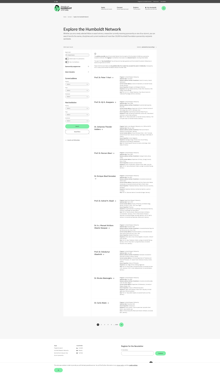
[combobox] (77, 84)
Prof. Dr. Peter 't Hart (103, 77)
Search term (68, 52)
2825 (116, 325)
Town (66, 87)
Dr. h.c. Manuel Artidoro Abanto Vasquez (103, 226)
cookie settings (133, 365)
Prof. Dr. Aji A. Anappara (104, 102)
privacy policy (120, 365)
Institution (67, 94)
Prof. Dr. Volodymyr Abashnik (102, 253)
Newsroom (156, 1)
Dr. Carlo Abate (100, 303)
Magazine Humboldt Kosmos (144, 1)
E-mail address (124, 350)
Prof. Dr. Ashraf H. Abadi (104, 201)
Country (67, 81)
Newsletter (163, 1)
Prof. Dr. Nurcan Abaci (103, 153)
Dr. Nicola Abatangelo (103, 278)
